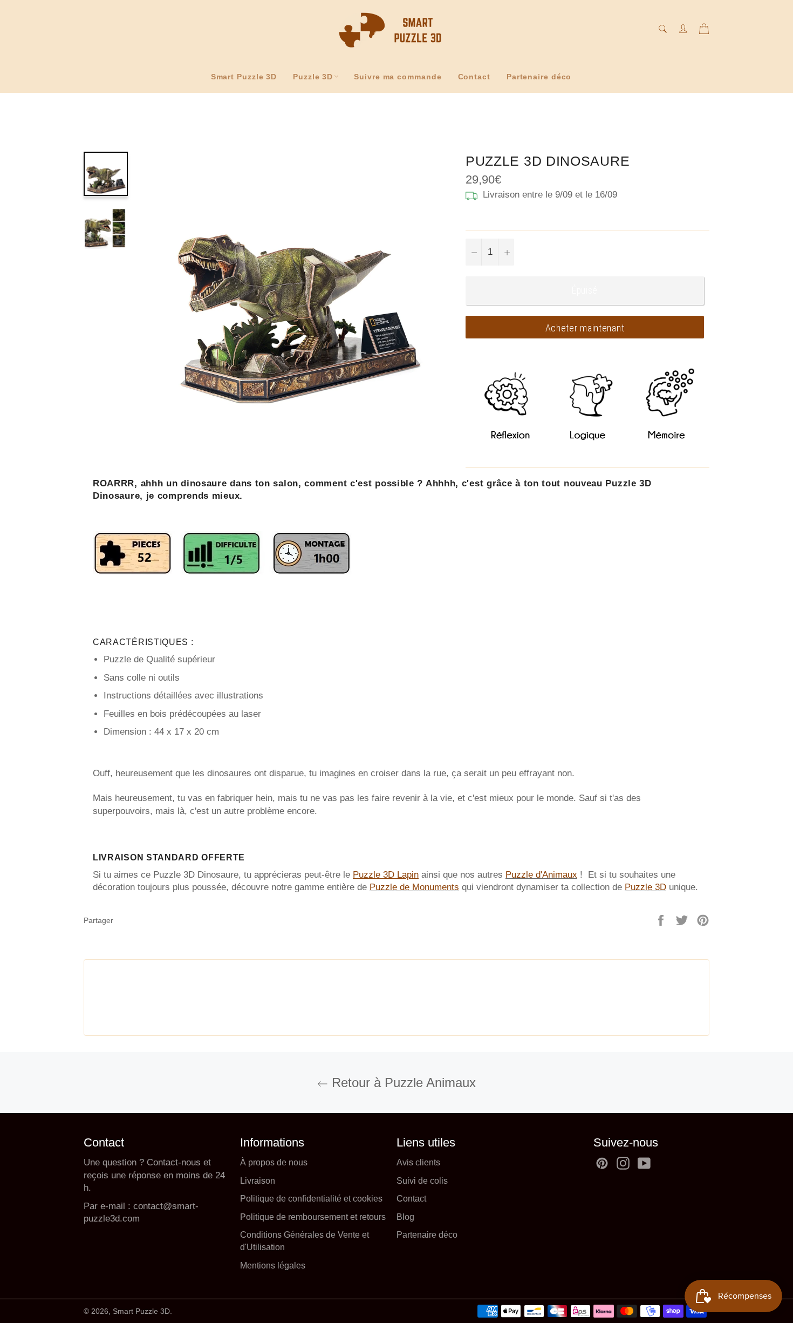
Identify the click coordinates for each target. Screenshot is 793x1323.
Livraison (257, 1180)
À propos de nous (273, 1162)
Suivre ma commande (397, 76)
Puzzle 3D (313, 76)
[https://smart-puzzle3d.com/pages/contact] (132, 1206)
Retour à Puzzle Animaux (402, 1082)
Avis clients (418, 1162)
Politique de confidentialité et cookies (311, 1198)
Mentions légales (272, 1265)
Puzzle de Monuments (414, 887)
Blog (405, 1217)
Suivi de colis (422, 1180)
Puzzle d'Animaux (541, 875)
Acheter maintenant (585, 328)
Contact (474, 76)
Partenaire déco (539, 76)
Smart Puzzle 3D (244, 76)
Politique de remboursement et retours (313, 1217)
